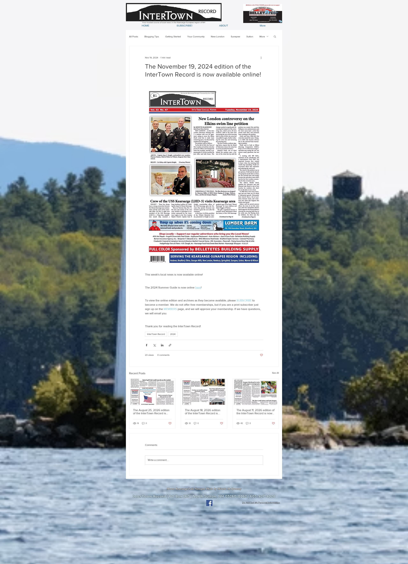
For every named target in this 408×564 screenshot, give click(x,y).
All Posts (133, 36)
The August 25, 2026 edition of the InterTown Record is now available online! (151, 412)
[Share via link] (169, 345)
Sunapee (235, 36)
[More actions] (261, 57)
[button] (274, 36)
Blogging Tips (151, 36)
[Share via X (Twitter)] (154, 345)
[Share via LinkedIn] (162, 345)
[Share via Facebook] (146, 345)
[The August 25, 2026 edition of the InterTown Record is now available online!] (152, 392)
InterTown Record (156, 334)
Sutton (249, 36)
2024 (172, 334)
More (262, 36)
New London (217, 36)
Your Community (195, 36)
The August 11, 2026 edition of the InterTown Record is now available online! (255, 412)
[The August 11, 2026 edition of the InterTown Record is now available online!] (256, 392)
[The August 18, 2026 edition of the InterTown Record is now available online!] (204, 392)
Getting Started (173, 36)
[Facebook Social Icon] (209, 503)
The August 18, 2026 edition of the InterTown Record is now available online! (202, 412)
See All (275, 373)
